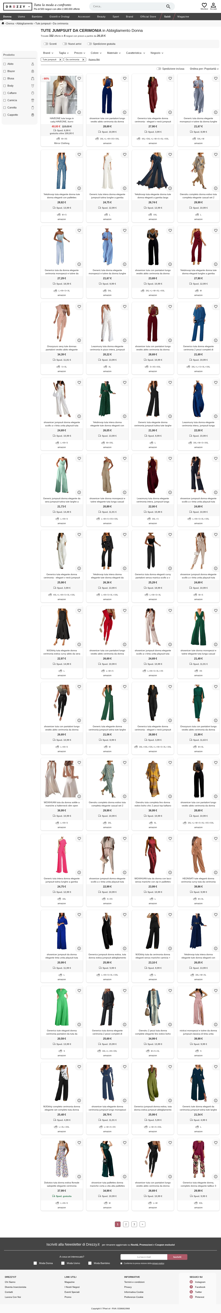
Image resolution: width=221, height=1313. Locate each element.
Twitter (198, 1292)
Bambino (37, 16)
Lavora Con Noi (13, 1297)
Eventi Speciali (72, 1292)
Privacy (128, 1287)
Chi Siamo (10, 1282)
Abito (10, 64)
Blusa (10, 78)
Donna (7, 16)
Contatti (9, 1292)
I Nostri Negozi (72, 1287)
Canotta (12, 107)
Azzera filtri (94, 59)
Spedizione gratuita (104, 44)
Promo (68, 1297)
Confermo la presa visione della (144, 1263)
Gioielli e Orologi (60, 16)
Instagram (200, 1282)
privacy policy (158, 1263)
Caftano (12, 93)
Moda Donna (46, 1263)
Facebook (200, 1287)
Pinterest (199, 1297)
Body (10, 85)
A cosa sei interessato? (72, 1256)
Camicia (12, 100)
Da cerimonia (72, 59)
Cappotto (12, 114)
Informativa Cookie (134, 1292)
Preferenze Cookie (133, 1297)
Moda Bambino (102, 1263)
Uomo (21, 16)
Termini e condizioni (134, 1282)
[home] (3, 23)
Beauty (101, 16)
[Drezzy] (17, 7)
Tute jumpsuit (49, 59)
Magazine (183, 16)
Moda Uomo (73, 1263)
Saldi (167, 16)
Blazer (11, 71)
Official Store (148, 16)
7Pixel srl (106, 1309)
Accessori (84, 16)
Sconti (53, 44)
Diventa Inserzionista (15, 1287)
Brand (129, 16)
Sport (116, 16)
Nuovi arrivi (74, 44)
